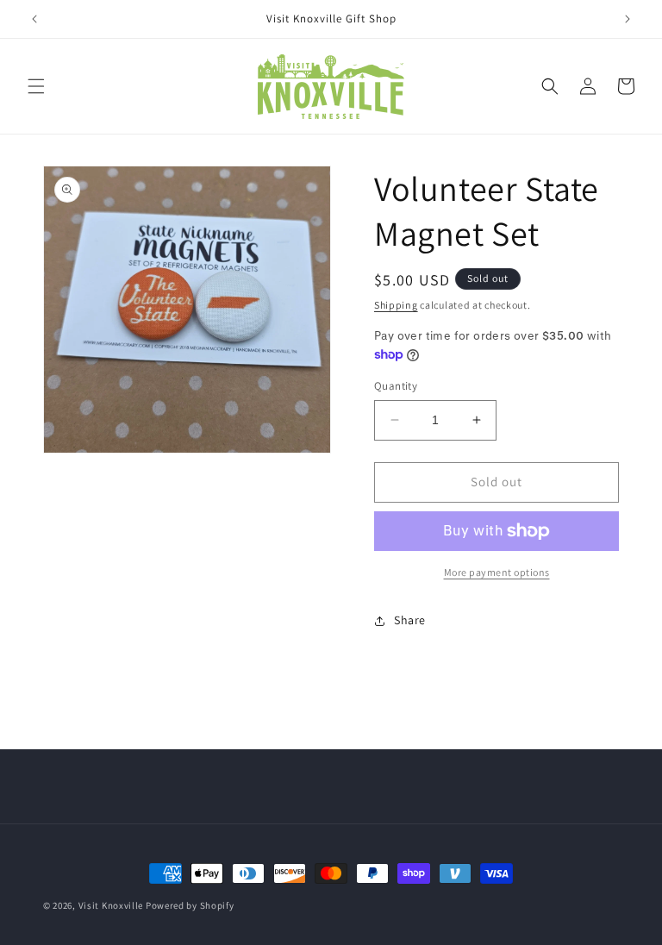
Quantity (395, 386)
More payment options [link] (497, 572)
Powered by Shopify (190, 905)
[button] (36, 86)
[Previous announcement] (34, 19)
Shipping (396, 304)
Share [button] (410, 620)
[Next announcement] (627, 19)
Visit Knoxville (111, 905)
